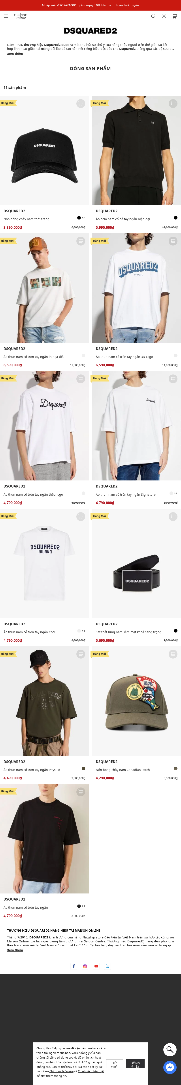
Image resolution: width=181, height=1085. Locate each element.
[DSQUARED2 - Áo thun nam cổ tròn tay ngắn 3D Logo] (136, 288)
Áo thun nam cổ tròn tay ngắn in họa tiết (34, 357)
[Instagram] (85, 966)
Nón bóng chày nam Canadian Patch (123, 770)
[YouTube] (96, 966)
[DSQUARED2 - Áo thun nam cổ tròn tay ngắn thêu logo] (44, 425)
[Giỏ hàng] (174, 16)
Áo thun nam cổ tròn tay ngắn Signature (126, 494)
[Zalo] (107, 966)
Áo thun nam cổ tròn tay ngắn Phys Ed (32, 770)
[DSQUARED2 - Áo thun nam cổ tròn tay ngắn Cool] (44, 563)
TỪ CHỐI (115, 1064)
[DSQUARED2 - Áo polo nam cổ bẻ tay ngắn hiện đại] (136, 150)
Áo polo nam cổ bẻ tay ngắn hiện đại (123, 219)
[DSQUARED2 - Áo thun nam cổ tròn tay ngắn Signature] (136, 425)
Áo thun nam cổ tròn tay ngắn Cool (29, 632)
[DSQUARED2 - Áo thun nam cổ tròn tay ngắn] (44, 838)
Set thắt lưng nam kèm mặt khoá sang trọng (128, 632)
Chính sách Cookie (61, 1071)
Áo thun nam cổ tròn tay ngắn (26, 907)
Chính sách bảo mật (91, 1071)
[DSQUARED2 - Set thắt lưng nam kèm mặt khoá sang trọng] (136, 563)
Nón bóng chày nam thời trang (26, 219)
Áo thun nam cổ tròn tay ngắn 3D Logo (124, 357)
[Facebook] (73, 966)
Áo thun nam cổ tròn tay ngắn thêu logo (33, 494)
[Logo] (20, 16)
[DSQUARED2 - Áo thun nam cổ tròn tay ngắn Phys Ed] (44, 701)
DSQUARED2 (14, 211)
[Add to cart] (80, 103)
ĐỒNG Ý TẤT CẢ (135, 1064)
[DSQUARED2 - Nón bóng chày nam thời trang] (44, 150)
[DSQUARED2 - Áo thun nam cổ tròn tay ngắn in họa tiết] (44, 288)
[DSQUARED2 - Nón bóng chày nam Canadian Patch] (136, 701)
